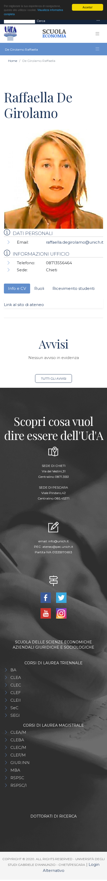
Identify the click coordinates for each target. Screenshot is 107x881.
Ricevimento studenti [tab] (73, 288)
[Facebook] (46, 597)
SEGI (15, 715)
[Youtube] (46, 612)
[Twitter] (61, 597)
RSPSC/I (18, 785)
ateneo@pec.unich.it (57, 547)
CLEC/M (18, 747)
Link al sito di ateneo (24, 304)
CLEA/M (18, 732)
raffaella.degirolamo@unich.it (74, 242)
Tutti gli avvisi (53, 378)
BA (13, 669)
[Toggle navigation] (98, 21)
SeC (14, 707)
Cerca (41, 21)
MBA (15, 770)
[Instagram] (61, 612)
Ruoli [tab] (39, 288)
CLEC (15, 685)
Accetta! (87, 7)
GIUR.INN (20, 762)
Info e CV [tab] (17, 288)
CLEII (15, 700)
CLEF (15, 692)
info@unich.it (58, 541)
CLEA (15, 677)
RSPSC (17, 777)
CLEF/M (18, 755)
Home (12, 61)
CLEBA (17, 739)
